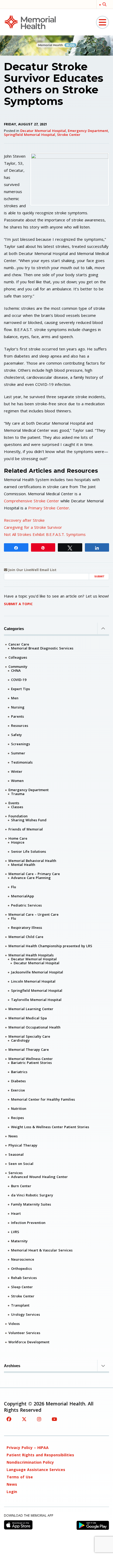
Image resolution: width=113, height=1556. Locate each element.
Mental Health (23, 864)
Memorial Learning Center (30, 1008)
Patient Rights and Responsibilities (40, 1454)
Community (17, 666)
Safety (16, 734)
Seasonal (16, 1154)
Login (12, 1491)
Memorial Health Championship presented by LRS (50, 946)
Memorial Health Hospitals (31, 955)
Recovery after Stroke (24, 520)
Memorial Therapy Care (28, 1049)
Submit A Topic (18, 603)
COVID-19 (18, 679)
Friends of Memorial (25, 829)
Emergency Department (88, 130)
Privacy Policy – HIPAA (28, 1447)
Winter (16, 771)
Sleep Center (22, 1287)
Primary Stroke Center (48, 507)
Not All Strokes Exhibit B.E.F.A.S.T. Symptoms (45, 534)
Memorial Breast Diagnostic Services (42, 648)
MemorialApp (22, 896)
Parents (17, 716)
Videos (14, 1323)
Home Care (17, 838)
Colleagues (17, 657)
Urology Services (25, 1314)
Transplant (20, 1305)
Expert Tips (20, 688)
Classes (17, 806)
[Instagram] (39, 1419)
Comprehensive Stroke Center (31, 500)
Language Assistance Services (36, 1469)
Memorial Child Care (25, 936)
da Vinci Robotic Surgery (32, 1195)
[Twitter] (24, 1419)
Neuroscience (22, 1259)
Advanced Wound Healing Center (39, 1176)
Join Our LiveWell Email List (31, 570)
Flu (13, 886)
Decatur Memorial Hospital (43, 130)
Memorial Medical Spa (27, 1018)
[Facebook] (9, 1419)
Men (14, 698)
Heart (16, 1213)
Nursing (17, 707)
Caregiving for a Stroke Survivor (33, 527)
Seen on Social (20, 1163)
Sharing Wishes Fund (29, 820)
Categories (14, 628)
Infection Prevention (28, 1222)
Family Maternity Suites (31, 1204)
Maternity (19, 1241)
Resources (19, 725)
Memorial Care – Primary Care (34, 873)
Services (15, 1172)
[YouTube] (54, 1419)
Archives (12, 1365)
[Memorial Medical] (30, 22)
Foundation (18, 816)
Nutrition (18, 1108)
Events (13, 803)
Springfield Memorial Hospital (29, 134)
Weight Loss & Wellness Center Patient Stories (50, 1127)
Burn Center (21, 1186)
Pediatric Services (26, 905)
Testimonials (22, 762)
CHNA (16, 670)
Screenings (20, 744)
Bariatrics (19, 1071)
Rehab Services (24, 1277)
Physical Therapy (22, 1145)
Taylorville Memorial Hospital (36, 999)
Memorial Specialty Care (29, 1036)
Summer (18, 753)
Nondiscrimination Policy (30, 1462)
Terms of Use (20, 1476)
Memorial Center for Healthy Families (43, 1099)
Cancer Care (18, 644)
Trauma (17, 793)
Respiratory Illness (26, 927)
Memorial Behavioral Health (32, 860)
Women (17, 780)
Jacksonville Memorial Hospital (37, 972)
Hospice (17, 842)
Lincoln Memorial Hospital (33, 981)
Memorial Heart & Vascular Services (42, 1250)
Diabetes (18, 1081)
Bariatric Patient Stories (31, 1062)
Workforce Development (28, 1342)
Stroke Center (68, 134)
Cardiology (20, 1040)
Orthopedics (21, 1268)
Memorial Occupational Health (34, 1027)
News (13, 1136)
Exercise (18, 1090)
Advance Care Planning (31, 877)
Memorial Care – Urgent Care (33, 914)
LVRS (15, 1231)
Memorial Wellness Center (30, 1058)
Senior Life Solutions (28, 851)
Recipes (17, 1117)
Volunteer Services (24, 1332)
